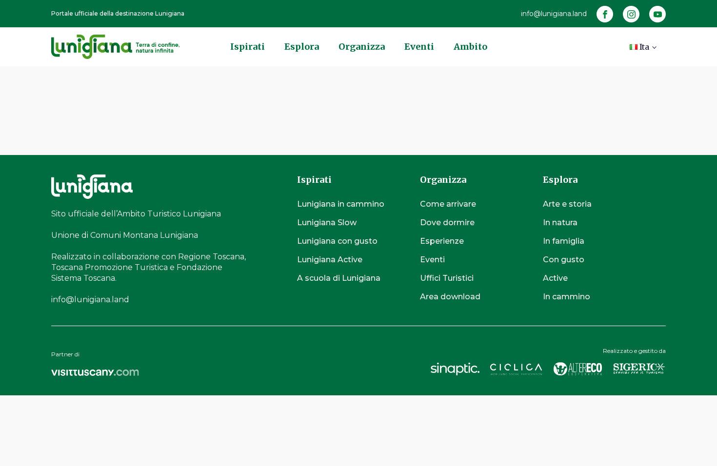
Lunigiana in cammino (340, 204)
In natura (560, 222)
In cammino (566, 296)
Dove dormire (447, 222)
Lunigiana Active (329, 259)
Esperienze (442, 241)
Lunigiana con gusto (337, 241)
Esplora (301, 46)
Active (555, 278)
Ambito (470, 46)
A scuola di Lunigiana (338, 278)
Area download (450, 296)
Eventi (419, 46)
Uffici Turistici (447, 278)
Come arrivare (448, 204)
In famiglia (563, 241)
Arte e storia (567, 204)
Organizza (362, 46)
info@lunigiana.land (554, 13)
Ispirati (247, 46)
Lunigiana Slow (327, 222)
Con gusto (563, 259)
